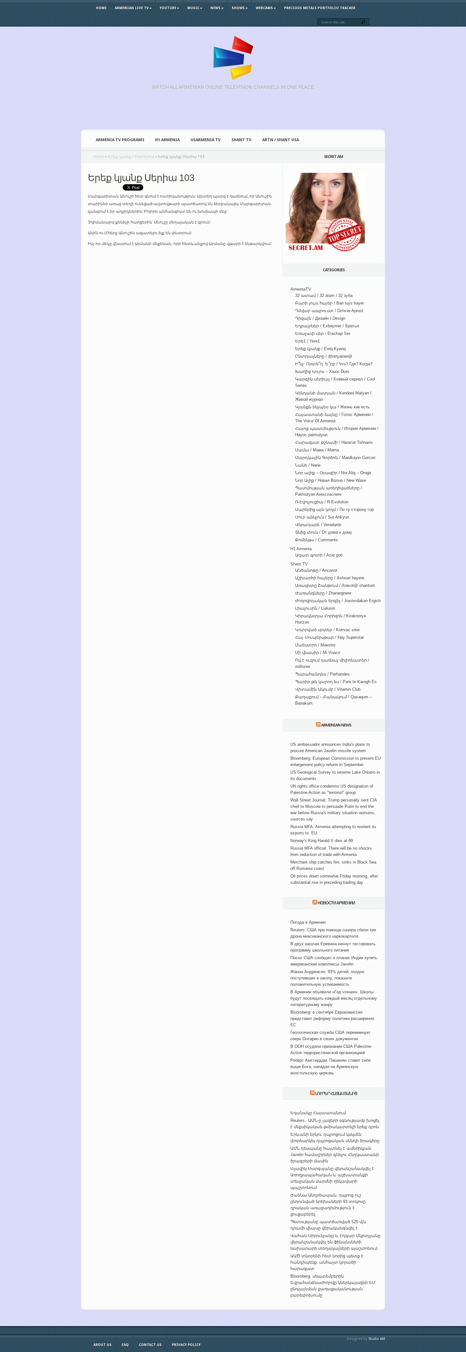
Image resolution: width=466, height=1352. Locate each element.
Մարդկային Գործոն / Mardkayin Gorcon (335, 457)
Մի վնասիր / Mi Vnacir (317, 652)
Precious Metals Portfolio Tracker (319, 8)
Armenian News (336, 725)
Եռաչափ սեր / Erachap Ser (322, 333)
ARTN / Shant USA (280, 139)
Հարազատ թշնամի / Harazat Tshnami (333, 442)
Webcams (266, 8)
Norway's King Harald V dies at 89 (321, 840)
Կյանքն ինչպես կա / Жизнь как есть (332, 407)
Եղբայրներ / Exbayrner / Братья (327, 326)
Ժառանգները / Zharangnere (323, 593)
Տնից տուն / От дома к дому (323, 532)
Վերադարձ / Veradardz (318, 524)
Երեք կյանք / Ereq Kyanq (320, 348)
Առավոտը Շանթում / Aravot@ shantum (335, 585)
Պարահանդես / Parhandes (322, 674)
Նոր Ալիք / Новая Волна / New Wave (330, 480)
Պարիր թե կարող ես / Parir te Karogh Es (336, 681)
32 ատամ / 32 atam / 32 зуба (324, 295)
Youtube (169, 8)
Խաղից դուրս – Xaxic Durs (322, 371)
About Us (103, 1345)
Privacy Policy (186, 1345)
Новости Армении (336, 903)
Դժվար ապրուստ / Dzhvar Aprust (329, 310)
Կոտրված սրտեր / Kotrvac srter (327, 629)
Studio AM (376, 1339)
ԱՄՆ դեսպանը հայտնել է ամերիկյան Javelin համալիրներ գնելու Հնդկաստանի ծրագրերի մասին (334, 1154)
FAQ (125, 1345)
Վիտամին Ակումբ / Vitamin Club (327, 689)
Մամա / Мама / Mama (317, 450)
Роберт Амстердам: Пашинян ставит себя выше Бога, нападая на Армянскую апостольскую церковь (330, 1066)
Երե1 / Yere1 (307, 341)
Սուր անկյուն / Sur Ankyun (322, 517)
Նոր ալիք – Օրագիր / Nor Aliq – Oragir (333, 472)
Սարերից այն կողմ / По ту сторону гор (334, 509)
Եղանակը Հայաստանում (318, 1112)
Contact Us (150, 1345)
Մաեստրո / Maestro (315, 645)
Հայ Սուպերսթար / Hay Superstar (329, 637)
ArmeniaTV (300, 289)
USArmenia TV (206, 139)
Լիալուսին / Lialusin (315, 608)
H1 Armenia (167, 139)
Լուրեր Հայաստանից (336, 1093)
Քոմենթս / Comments (316, 540)
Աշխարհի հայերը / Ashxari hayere (329, 577)
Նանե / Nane (307, 465)
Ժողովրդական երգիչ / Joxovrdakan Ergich (338, 600)
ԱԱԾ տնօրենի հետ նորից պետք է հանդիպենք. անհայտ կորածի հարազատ (326, 1262)
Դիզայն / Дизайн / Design (320, 318)
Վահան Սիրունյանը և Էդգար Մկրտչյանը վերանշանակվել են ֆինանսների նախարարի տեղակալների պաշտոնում (335, 1242)
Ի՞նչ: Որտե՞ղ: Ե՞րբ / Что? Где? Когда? (333, 364)
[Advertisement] (233, 113)
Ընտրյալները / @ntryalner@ (323, 356)
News (216, 8)
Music (194, 8)
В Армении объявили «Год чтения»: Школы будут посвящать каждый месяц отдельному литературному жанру (333, 998)
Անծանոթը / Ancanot (316, 570)
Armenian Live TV (133, 8)
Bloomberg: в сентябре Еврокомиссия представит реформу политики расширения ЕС (332, 1018)
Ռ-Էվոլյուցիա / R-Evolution (321, 502)
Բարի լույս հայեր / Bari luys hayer (329, 303)
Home (101, 8)
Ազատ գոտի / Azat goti (319, 555)
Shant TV (241, 139)
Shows (240, 8)
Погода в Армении (308, 922)
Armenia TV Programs (120, 139)
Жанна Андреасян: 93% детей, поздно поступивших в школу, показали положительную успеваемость (327, 978)
